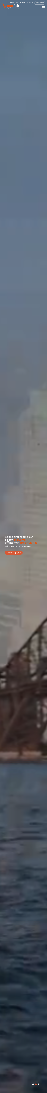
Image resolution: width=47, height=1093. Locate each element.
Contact (29, 3)
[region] (23, 546)
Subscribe (40, 3)
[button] (33, 1084)
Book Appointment (17, 3)
